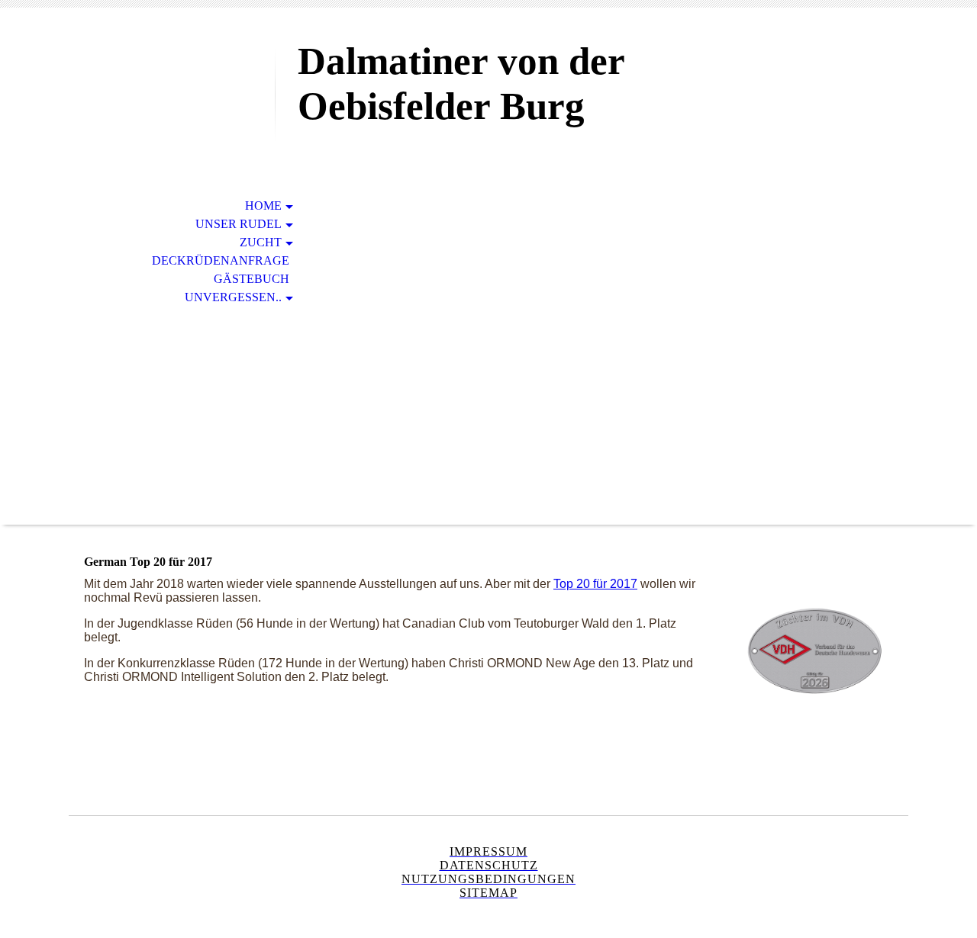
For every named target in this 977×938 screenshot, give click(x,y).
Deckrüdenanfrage (220, 260)
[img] (172, 74)
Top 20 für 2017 (595, 583)
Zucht (261, 242)
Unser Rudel (238, 223)
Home (263, 205)
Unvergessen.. (233, 297)
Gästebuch (251, 278)
